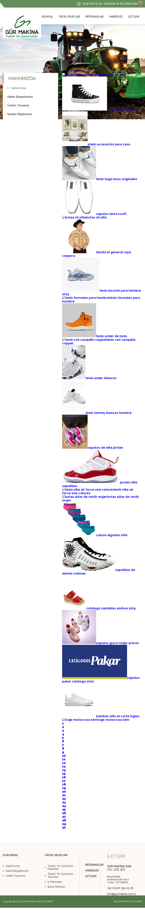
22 (64, 799)
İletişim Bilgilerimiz (19, 114)
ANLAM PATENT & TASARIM (127, 901)
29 (64, 824)
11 (64, 759)
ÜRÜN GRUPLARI (69, 16)
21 (64, 795)
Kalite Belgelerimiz (20, 96)
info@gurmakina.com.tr (121, 893)
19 (64, 788)
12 (64, 763)
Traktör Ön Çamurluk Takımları (60, 875)
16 (64, 777)
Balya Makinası (56, 886)
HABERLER (116, 16)
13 (64, 766)
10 (64, 755)
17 (64, 781)
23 (64, 802)
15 (64, 773)
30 (64, 827)
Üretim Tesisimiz (18, 105)
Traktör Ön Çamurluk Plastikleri (60, 867)
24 (64, 806)
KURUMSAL (46, 16)
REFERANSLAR (95, 16)
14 (64, 770)
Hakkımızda (18, 88)
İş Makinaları (55, 881)
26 (64, 813)
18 (64, 784)
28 (64, 820)
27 (64, 817)
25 (64, 809)
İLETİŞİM (133, 16)
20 (64, 791)
